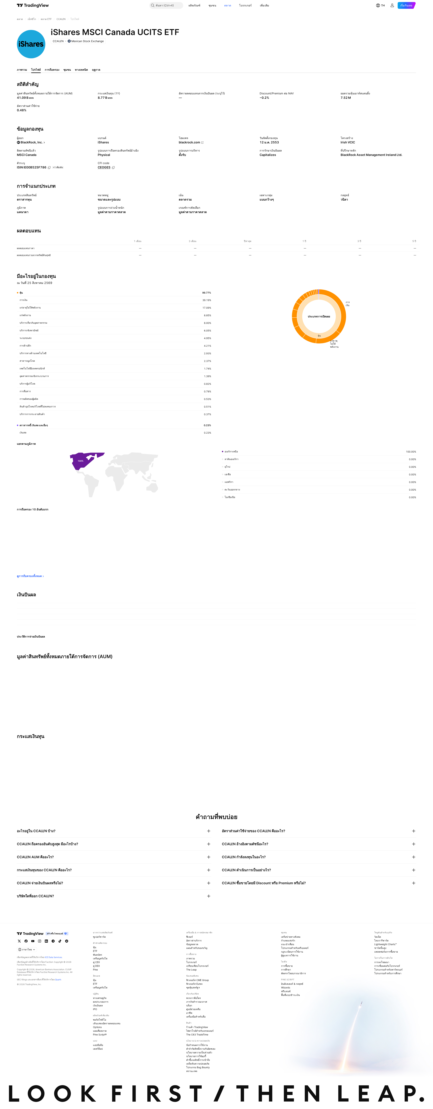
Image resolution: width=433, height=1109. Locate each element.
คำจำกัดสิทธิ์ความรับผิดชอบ (200, 1048)
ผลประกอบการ (100, 1001)
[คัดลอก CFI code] (113, 167)
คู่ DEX (96, 965)
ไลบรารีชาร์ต (381, 940)
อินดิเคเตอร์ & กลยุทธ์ (292, 983)
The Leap (191, 969)
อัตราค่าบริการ (194, 940)
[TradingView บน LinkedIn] (46, 941)
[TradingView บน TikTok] (60, 941)
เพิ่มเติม (264, 5)
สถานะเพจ (191, 1071)
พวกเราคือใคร (193, 998)
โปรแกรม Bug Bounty (198, 1067)
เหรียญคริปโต (100, 958)
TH (383, 5)
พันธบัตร (97, 954)
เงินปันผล (98, 1005)
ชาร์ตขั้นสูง (380, 947)
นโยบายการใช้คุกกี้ (196, 1056)
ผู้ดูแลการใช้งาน (289, 955)
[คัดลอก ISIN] (49, 167)
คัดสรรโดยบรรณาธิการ (293, 973)
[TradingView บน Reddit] (66, 941)
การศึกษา (286, 969)
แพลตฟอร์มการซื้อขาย (386, 951)
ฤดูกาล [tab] (96, 69)
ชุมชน (212, 5)
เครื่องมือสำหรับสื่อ (196, 1016)
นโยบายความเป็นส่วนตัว (199, 1052)
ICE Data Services (53, 957)
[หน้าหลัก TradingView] (33, 5)
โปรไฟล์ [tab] (36, 69)
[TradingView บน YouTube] (32, 941)
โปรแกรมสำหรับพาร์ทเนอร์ (388, 969)
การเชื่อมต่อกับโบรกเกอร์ (387, 965)
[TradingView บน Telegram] (53, 941)
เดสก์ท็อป (98, 1048)
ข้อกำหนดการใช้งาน (197, 1045)
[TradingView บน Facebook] (26, 941)
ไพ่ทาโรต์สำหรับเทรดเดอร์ (200, 1030)
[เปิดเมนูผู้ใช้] (392, 5)
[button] (202, 5)
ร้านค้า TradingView (197, 1027)
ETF (95, 951)
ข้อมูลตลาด (192, 944)
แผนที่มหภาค (100, 1030)
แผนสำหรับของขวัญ (196, 947)
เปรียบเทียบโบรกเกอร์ (197, 965)
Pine (95, 969)
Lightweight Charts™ (385, 944)
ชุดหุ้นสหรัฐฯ (193, 987)
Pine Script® (100, 1034)
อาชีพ (189, 1012)
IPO (95, 1009)
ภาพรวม (190, 958)
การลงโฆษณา (381, 962)
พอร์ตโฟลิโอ (99, 1019)
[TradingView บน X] (19, 941)
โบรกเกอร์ (245, 5)
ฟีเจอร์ (189, 936)
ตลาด (227, 5)
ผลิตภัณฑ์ (194, 5)
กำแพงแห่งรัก (288, 940)
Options (97, 1027)
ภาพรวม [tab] (22, 69)
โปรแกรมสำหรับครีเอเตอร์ (295, 947)
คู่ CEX (96, 962)
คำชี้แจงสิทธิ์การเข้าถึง (198, 1059)
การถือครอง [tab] (52, 69)
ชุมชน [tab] (67, 69)
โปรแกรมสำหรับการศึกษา (387, 973)
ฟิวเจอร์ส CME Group (197, 980)
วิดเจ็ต (377, 936)
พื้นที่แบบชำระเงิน (290, 995)
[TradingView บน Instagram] (39, 941)
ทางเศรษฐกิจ (99, 998)
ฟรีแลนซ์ (286, 991)
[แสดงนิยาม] (74, 93)
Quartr (58, 979)
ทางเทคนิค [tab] (81, 69)
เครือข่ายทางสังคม (290, 936)
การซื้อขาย (287, 965)
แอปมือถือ (98, 1045)
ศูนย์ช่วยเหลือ (193, 1009)
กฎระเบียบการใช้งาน (292, 951)
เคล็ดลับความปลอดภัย (197, 1063)
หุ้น (94, 947)
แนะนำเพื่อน (287, 944)
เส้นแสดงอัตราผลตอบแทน (106, 1023)
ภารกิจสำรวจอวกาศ (196, 1001)
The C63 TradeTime (197, 1034)
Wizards (285, 987)
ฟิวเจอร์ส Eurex (194, 983)
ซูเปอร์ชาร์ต (99, 936)
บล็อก (189, 1005)
